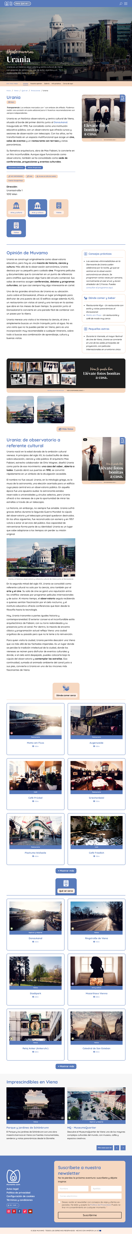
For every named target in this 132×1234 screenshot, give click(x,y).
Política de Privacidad (100, 1204)
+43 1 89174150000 (16, 176)
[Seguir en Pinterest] (14, 1211)
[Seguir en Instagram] (9, 1211)
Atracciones (35, 90)
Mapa (11, 102)
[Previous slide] (8, 1103)
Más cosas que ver (105, 1148)
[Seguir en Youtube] (30, 1211)
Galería (46, 83)
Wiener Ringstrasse (34, 167)
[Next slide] (63, 1103)
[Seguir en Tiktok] (25, 1211)
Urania (25, 83)
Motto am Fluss (93, 315)
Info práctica (56, 83)
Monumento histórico (16, 167)
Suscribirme (90, 1215)
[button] (123, 1147)
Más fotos (66, 429)
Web (29, 176)
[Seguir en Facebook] (19, 1211)
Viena (16, 90)
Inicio (9, 90)
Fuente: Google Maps (16, 180)
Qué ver (25, 90)
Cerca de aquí (68, 83)
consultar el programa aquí (99, 287)
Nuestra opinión (36, 83)
